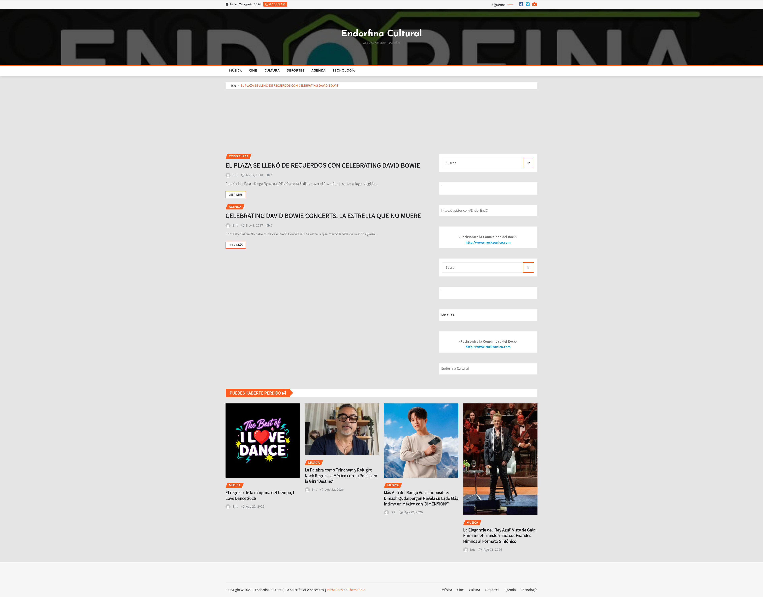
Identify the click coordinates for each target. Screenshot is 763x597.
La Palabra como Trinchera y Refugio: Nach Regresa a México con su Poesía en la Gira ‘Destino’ (341, 475)
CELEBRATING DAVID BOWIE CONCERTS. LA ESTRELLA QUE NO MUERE (323, 215)
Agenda (318, 70)
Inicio (232, 85)
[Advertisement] (381, 119)
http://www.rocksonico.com (488, 242)
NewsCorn (335, 590)
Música (235, 70)
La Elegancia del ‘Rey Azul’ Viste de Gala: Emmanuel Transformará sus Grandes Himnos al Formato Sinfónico (499, 535)
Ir (528, 163)
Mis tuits (447, 315)
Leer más (236, 195)
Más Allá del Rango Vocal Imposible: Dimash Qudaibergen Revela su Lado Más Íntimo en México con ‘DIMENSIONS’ (421, 498)
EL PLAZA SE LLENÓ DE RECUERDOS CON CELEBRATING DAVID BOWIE (289, 85)
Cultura (272, 70)
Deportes (295, 70)
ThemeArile (356, 590)
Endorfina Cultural (381, 34)
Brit (235, 175)
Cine (253, 70)
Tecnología (344, 70)
